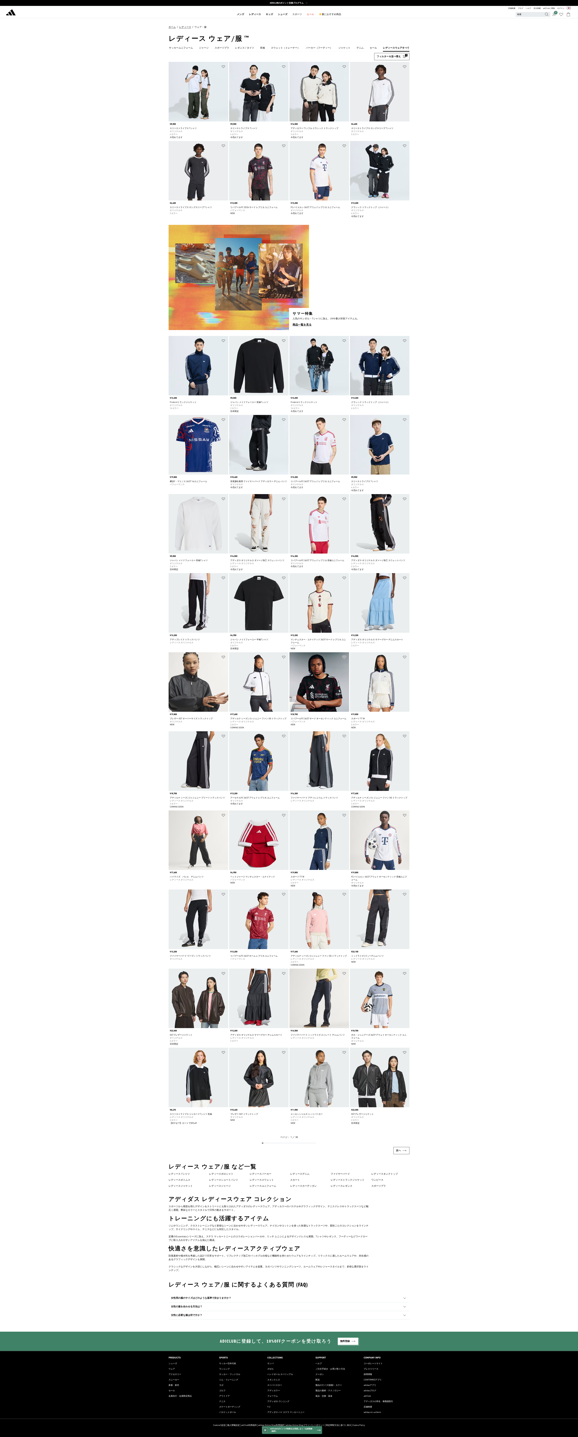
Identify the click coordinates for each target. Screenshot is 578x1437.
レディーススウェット (262, 1180)
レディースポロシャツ (221, 1174)
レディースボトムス (179, 1180)
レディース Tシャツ (179, 1174)
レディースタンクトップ (384, 1174)
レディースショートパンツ (223, 1180)
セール (310, 14)
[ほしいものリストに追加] (223, 67)
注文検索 (537, 8)
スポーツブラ (378, 1186)
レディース (255, 14)
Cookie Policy (359, 1425)
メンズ (240, 14)
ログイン (560, 8)
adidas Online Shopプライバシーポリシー (305, 1425)
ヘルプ (528, 8)
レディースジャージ (220, 1186)
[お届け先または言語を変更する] (569, 8)
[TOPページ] (11, 13)
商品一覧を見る (302, 324)
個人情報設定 (233, 1425)
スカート (295, 1180)
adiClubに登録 (549, 8)
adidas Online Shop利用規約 (271, 1425)
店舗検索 (511, 8)
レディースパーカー (260, 1174)
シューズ (282, 14)
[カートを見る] (568, 14)
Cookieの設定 (219, 1425)
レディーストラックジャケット (347, 1180)
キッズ (269, 14)
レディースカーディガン (303, 1186)
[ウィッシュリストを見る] (561, 14)
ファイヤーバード (340, 1174)
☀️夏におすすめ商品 (330, 14)
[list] (289, 48)
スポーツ (297, 14)
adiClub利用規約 (249, 1425)
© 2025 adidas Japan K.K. (289, 1433)
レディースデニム (299, 1174)
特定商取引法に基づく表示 (338, 1425)
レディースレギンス (341, 1186)
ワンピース (377, 1180)
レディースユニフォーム (263, 1186)
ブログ (520, 8)
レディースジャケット (181, 1186)
